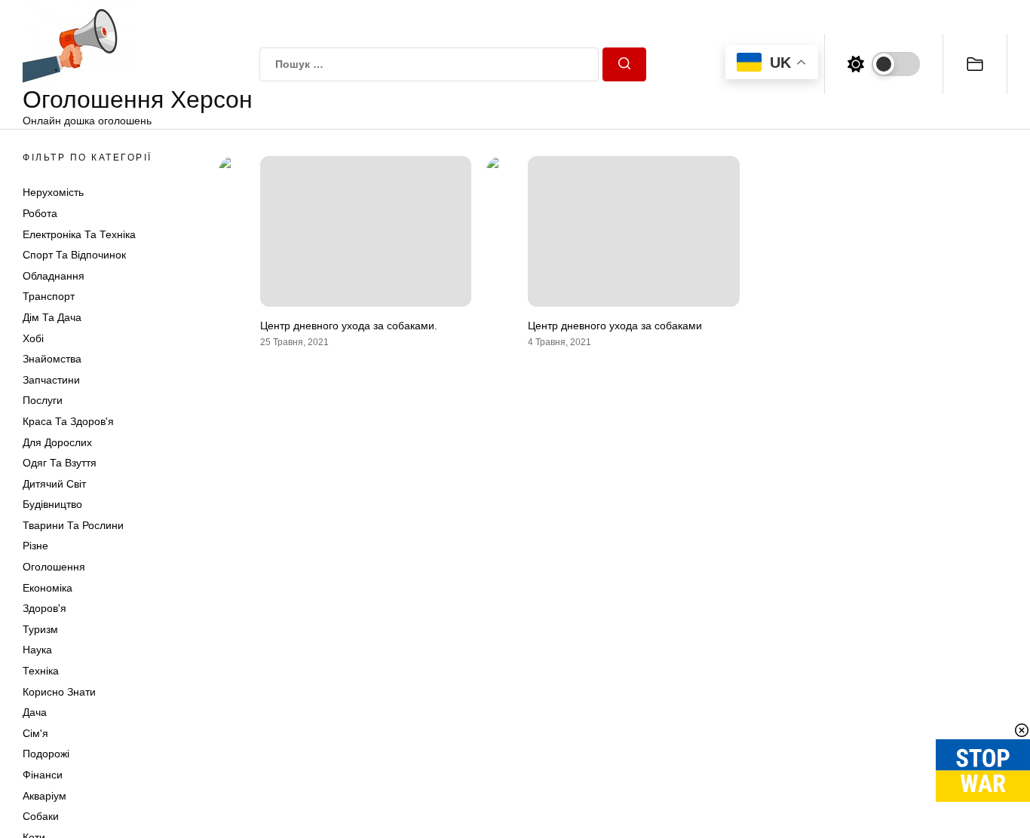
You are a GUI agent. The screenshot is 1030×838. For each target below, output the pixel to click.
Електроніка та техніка (79, 234)
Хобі (33, 338)
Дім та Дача (52, 317)
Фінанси (43, 775)
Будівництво (52, 504)
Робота (40, 213)
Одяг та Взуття (60, 463)
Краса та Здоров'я (68, 421)
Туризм (40, 629)
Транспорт (49, 296)
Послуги (43, 400)
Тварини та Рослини (73, 525)
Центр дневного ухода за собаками (615, 326)
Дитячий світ (54, 484)
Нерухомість (53, 192)
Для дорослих (57, 442)
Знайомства (52, 359)
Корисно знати (59, 692)
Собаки (41, 816)
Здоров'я (44, 608)
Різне (35, 546)
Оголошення (54, 567)
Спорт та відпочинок (74, 255)
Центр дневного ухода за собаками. (348, 326)
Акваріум (44, 796)
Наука (37, 650)
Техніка (41, 671)
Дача (35, 712)
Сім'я (35, 733)
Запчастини (51, 380)
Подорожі (46, 754)
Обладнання (53, 276)
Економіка (47, 588)
